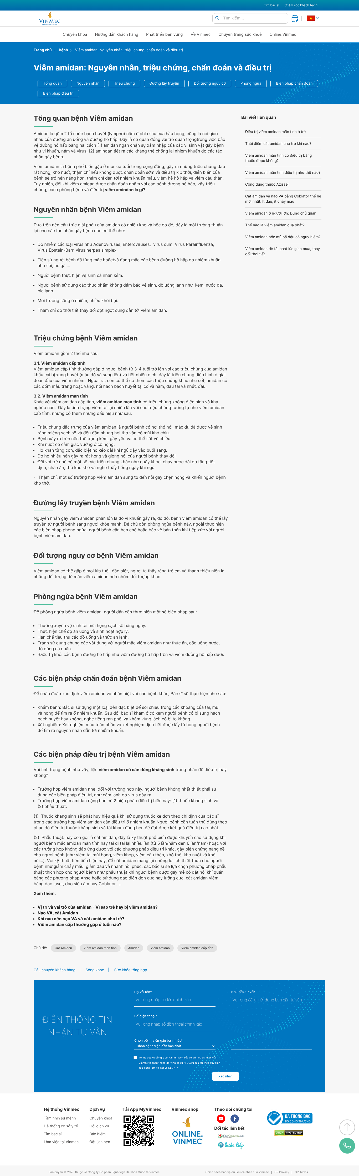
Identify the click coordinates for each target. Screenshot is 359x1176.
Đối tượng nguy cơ (210, 83)
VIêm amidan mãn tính (100, 948)
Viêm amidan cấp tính (197, 948)
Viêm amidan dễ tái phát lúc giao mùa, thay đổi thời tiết (282, 251)
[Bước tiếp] (231, 1145)
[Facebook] (234, 1118)
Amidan (134, 948)
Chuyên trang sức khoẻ (239, 34)
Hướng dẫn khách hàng (117, 34)
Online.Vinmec (283, 34)
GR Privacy (281, 1172)
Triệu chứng (124, 83)
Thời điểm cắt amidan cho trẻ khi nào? (278, 143)
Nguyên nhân (88, 83)
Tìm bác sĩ (271, 5)
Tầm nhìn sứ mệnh (60, 1118)
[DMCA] (288, 1133)
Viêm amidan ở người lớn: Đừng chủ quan (280, 213)
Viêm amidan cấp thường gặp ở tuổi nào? (79, 924)
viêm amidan (160, 948)
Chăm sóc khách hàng (300, 5)
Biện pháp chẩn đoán (294, 83)
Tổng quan (52, 83)
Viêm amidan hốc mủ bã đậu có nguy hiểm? (283, 237)
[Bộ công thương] (288, 1118)
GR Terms (301, 1172)
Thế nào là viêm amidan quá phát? (275, 225)
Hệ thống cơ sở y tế (61, 1126)
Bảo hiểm (98, 1134)
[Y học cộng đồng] (231, 1136)
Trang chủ (43, 50)
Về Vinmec (201, 34)
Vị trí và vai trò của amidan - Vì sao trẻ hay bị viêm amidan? (98, 907)
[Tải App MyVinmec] (138, 1130)
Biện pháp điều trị (58, 93)
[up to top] (347, 1127)
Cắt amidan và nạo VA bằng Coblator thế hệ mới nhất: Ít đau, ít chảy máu (283, 199)
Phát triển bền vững (164, 34)
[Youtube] (221, 1118)
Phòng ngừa (250, 83)
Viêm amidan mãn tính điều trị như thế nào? (282, 172)
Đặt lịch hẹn (100, 1142)
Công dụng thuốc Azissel (267, 184)
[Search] (217, 18)
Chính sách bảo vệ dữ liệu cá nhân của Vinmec (237, 1172)
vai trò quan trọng (179, 139)
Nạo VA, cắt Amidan (58, 912)
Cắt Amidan (63, 948)
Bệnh (63, 50)
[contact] (347, 1146)
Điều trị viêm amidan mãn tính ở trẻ (275, 132)
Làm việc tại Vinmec (61, 1142)
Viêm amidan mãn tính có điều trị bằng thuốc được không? (278, 158)
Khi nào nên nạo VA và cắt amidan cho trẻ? (81, 918)
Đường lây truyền (164, 83)
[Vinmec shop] (187, 1130)
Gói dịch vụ (99, 1126)
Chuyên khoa (75, 34)
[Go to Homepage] (49, 18)
